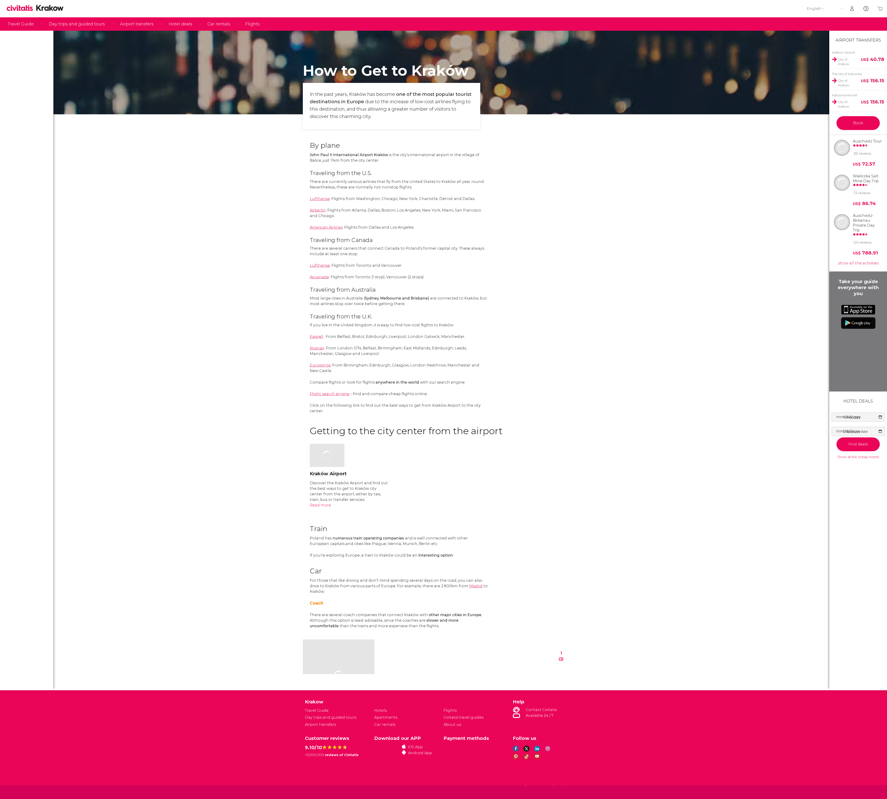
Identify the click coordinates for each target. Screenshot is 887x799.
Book (858, 123)
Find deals (858, 444)
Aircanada (319, 277)
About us (452, 724)
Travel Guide (21, 24)
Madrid (476, 586)
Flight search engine (329, 394)
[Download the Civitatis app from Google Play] (858, 323)
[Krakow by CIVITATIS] (21, 8)
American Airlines (326, 227)
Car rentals (218, 24)
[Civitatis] (316, 792)
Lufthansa (320, 199)
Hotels (380, 710)
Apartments (385, 717)
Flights (252, 24)
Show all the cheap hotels (858, 457)
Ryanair (317, 348)
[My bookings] (852, 8)
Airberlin (318, 210)
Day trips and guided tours (77, 24)
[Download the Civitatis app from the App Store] (858, 310)
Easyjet (316, 336)
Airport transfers (137, 24)
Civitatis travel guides (463, 717)
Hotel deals (180, 24)
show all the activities (858, 263)
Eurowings (320, 365)
